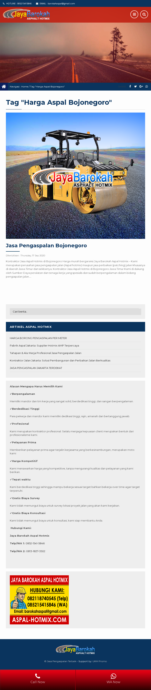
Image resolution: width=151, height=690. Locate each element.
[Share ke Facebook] (130, 86)
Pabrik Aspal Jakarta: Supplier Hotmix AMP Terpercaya (44, 345)
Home (24, 86)
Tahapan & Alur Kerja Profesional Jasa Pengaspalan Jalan (45, 353)
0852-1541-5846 (35, 543)
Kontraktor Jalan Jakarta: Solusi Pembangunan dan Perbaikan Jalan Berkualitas (60, 360)
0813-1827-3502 (35, 551)
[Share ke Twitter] (135, 86)
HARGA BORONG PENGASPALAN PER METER (38, 338)
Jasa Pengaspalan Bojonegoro (46, 245)
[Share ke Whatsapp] (146, 86)
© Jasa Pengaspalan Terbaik (60, 661)
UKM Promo (100, 661)
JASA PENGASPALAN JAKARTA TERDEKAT (36, 367)
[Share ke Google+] (141, 86)
